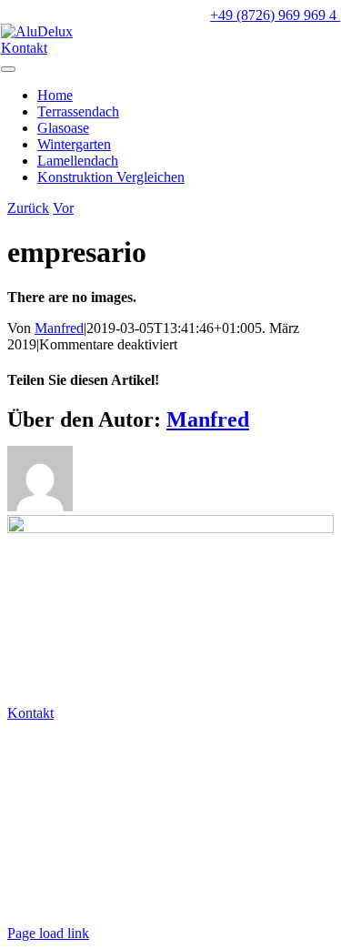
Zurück (28, 208)
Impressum (41, 902)
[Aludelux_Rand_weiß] (170, 528)
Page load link (48, 933)
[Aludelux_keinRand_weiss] (37, 31)
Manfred (59, 328)
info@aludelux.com (66, 776)
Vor (63, 208)
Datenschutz (45, 871)
